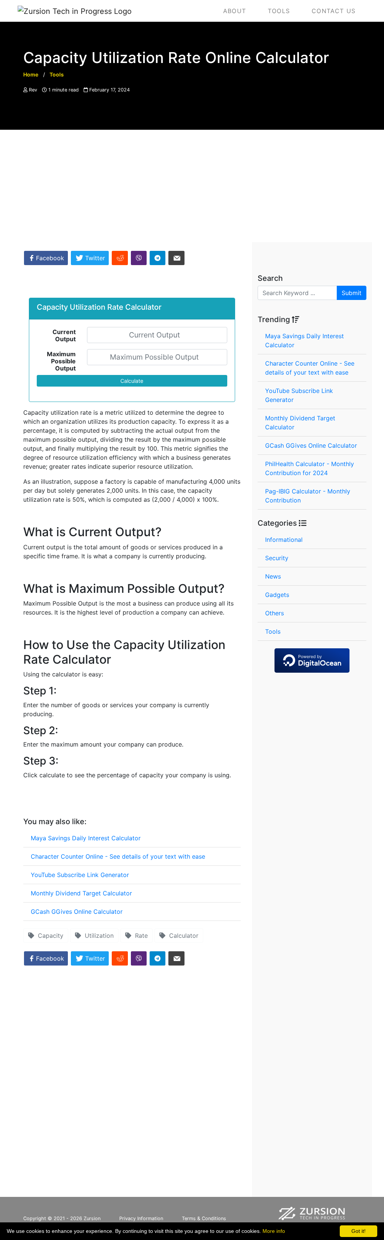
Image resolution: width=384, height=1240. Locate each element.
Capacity (48, 935)
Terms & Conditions (204, 1218)
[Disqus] (132, 1084)
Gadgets (277, 594)
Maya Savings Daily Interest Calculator (86, 838)
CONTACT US (334, 11)
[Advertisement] (192, 185)
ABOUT (234, 11)
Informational (284, 539)
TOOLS (279, 11)
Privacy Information (141, 1218)
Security (276, 558)
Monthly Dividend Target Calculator (81, 893)
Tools (272, 631)
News (273, 576)
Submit (352, 293)
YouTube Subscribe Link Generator (80, 875)
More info (273, 1231)
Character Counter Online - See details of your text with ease (118, 856)
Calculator (181, 935)
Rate (139, 935)
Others (274, 613)
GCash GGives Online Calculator (77, 911)
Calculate (131, 381)
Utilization (97, 935)
